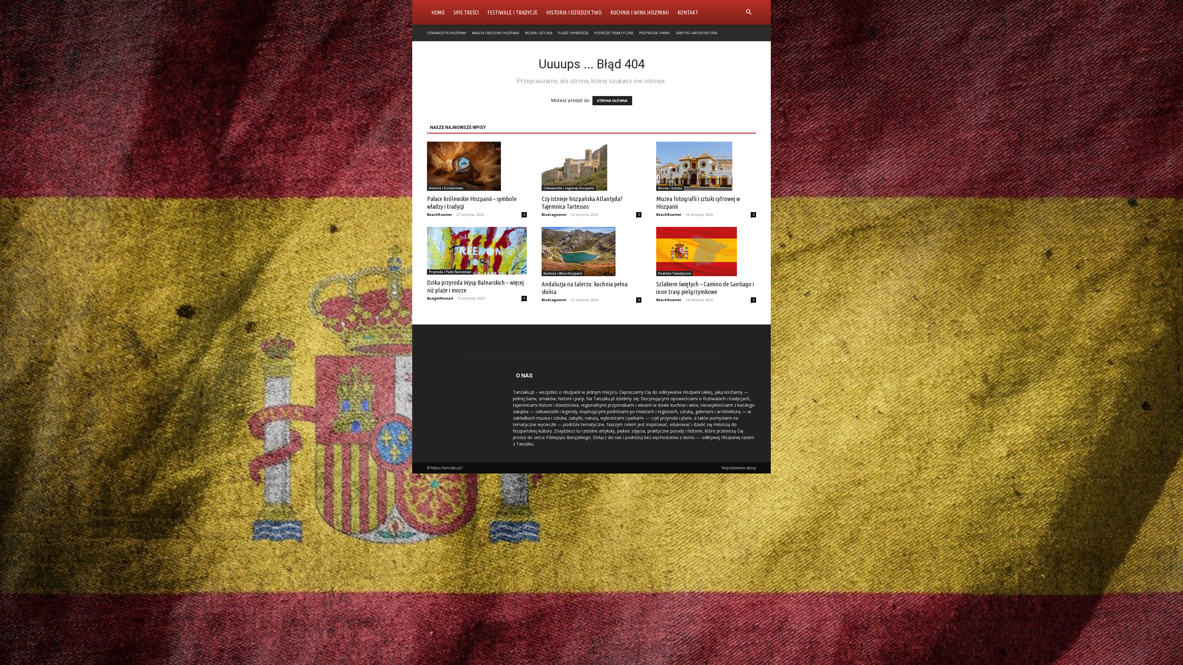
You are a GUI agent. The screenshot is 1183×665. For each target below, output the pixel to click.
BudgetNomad (440, 298)
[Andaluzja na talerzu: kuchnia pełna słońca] (591, 251)
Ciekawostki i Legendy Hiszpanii (568, 188)
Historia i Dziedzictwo (574, 12)
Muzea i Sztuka (538, 32)
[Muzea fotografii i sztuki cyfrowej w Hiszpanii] (706, 166)
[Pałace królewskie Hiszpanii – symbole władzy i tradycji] (477, 166)
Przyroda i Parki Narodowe (450, 272)
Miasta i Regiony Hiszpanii (495, 32)
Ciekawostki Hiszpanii (446, 32)
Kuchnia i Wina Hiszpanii (639, 12)
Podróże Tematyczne (613, 32)
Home (438, 12)
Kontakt (687, 12)
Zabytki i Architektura (696, 32)
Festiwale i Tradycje (512, 12)
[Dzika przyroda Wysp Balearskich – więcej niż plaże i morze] (477, 251)
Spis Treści (466, 12)
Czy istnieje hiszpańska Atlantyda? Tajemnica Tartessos (582, 202)
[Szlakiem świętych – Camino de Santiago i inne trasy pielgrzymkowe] (706, 251)
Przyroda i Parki (654, 32)
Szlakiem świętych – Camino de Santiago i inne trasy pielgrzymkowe (705, 287)
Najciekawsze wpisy (739, 467)
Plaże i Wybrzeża (573, 32)
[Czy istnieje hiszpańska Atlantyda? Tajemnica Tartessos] (591, 166)
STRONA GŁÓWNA (612, 101)
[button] (748, 13)
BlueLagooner (554, 214)
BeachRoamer (439, 214)
